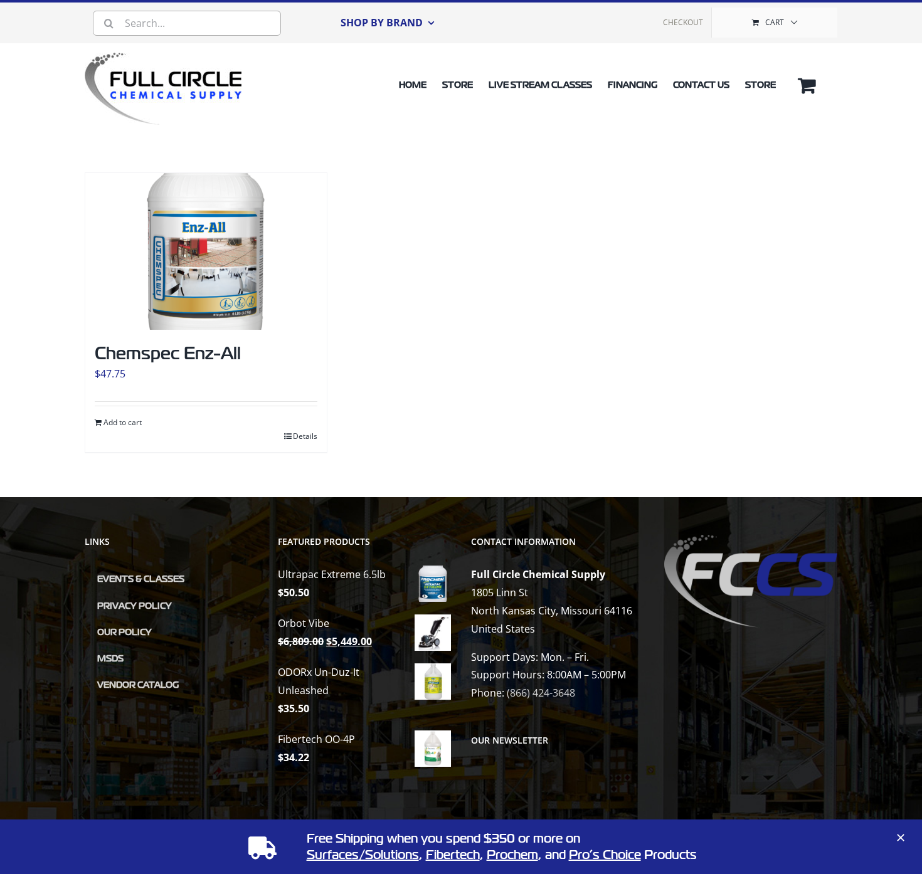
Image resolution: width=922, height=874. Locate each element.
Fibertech (453, 855)
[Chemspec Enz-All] (206, 251)
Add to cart (122, 422)
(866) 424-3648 (541, 693)
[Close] (900, 837)
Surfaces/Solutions (363, 855)
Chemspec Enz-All (168, 353)
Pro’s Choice (605, 855)
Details (305, 436)
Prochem (512, 855)
